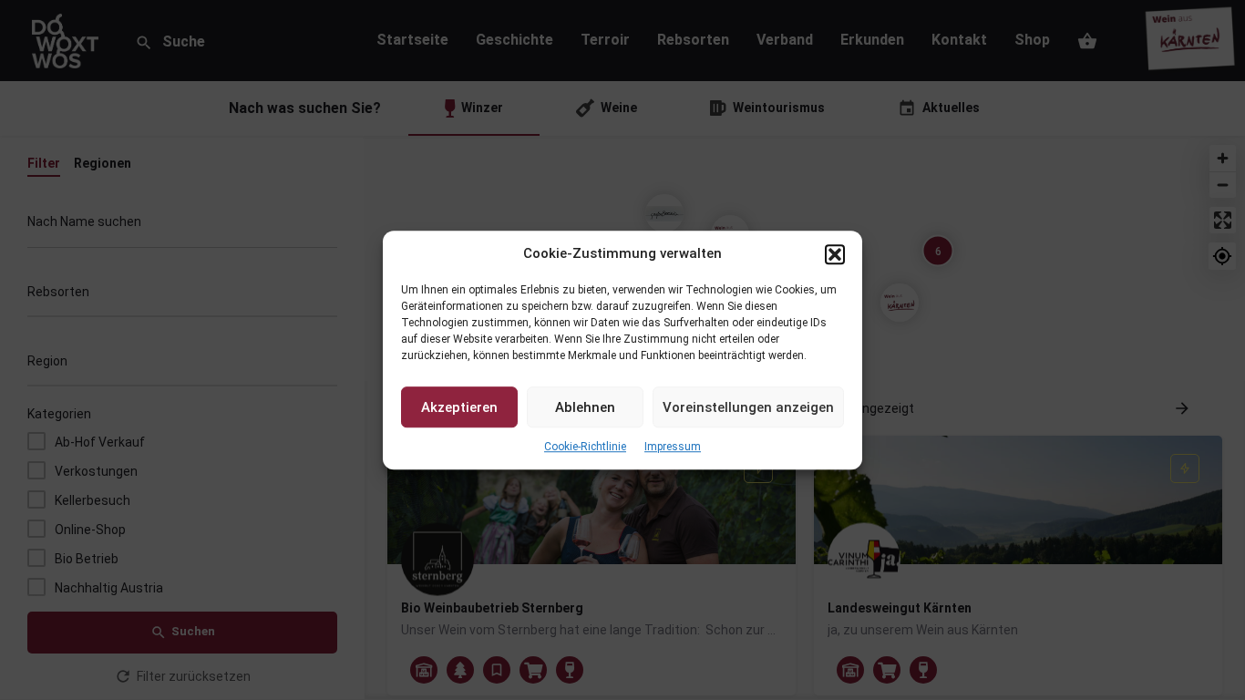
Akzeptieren (459, 407)
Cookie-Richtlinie (585, 447)
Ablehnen (585, 407)
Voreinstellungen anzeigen (748, 407)
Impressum (672, 447)
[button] (835, 254)
